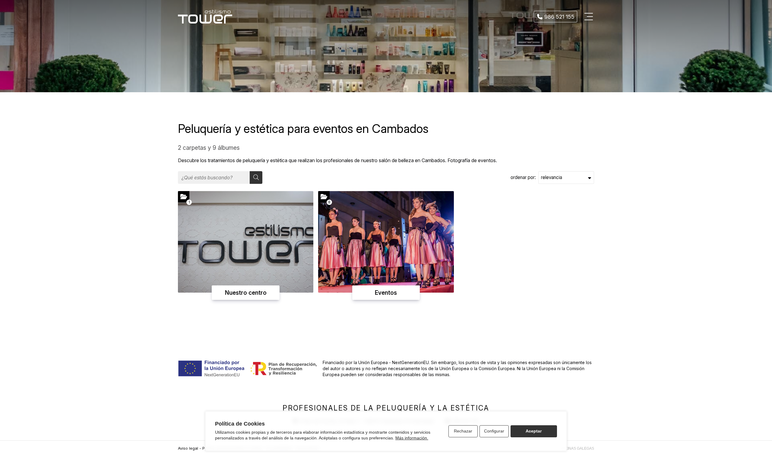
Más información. (411, 438)
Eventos (386, 292)
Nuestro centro (246, 292)
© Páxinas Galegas (575, 448)
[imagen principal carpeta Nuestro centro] (245, 242)
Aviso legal (188, 448)
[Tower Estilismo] (205, 17)
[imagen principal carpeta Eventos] (386, 242)
